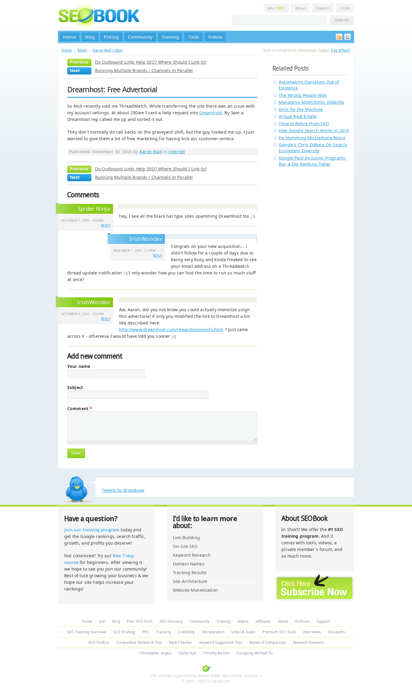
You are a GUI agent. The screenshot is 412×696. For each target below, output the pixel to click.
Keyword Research (192, 555)
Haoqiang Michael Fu (254, 653)
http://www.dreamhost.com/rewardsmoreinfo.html (171, 329)
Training (170, 37)
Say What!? (340, 50)
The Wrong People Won (303, 95)
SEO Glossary (171, 621)
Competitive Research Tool (139, 642)
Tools (193, 37)
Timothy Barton (216, 653)
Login (345, 8)
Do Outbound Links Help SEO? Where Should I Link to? (151, 62)
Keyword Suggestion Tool (220, 642)
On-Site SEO (185, 546)
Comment (79, 408)
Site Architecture (190, 581)
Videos (215, 37)
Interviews (312, 631)
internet (176, 151)
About (300, 8)
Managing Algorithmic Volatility (311, 102)
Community (140, 37)
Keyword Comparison (267, 642)
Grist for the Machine (301, 109)
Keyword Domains (308, 642)
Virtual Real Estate (297, 116)
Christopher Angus (155, 653)
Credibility (186, 631)
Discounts (336, 631)
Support (322, 8)
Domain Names (188, 564)
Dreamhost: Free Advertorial (112, 89)
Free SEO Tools (140, 621)
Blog (90, 37)
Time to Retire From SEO (304, 123)
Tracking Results (190, 572)
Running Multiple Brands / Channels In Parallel (144, 70)
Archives (302, 621)
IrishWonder (145, 238)
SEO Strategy (124, 631)
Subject (75, 387)
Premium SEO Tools (279, 631)
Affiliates (263, 621)
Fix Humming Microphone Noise (312, 138)
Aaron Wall (150, 151)
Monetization (213, 631)
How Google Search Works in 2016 (314, 130)
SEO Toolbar (98, 642)
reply (105, 225)
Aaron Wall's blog (107, 50)
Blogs (82, 50)
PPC (145, 631)
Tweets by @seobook (123, 490)
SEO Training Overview (86, 631)
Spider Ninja (94, 208)
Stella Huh (187, 653)
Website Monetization (195, 590)
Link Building (186, 537)
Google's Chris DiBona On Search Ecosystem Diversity (313, 147)
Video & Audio (243, 631)
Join (276, 8)
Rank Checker (180, 642)
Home (69, 37)
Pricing (111, 37)
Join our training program (91, 530)
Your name (78, 366)
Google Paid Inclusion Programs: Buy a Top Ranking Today (312, 161)
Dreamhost (210, 112)
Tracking (163, 631)
